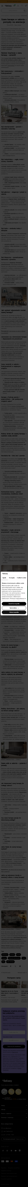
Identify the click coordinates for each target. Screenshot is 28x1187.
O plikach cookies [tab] (21, 577)
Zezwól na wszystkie (14, 603)
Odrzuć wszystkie (14, 612)
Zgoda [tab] (4, 577)
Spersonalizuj (13, 608)
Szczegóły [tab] (12, 577)
